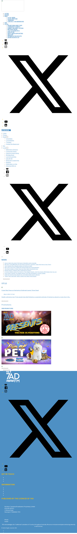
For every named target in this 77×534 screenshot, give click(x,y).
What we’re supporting (15, 33)
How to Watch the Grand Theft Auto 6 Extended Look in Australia (20, 263)
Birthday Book (12, 29)
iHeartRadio (7, 532)
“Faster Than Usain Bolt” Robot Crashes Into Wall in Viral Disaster (20, 276)
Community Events (14, 27)
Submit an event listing (15, 28)
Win (6, 23)
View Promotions (7, 308)
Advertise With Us (13, 37)
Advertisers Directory (15, 25)
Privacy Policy (8, 488)
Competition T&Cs (10, 490)
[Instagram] (6, 48)
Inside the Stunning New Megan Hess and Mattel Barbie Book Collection (22, 275)
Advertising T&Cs (9, 491)
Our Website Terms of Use (12, 493)
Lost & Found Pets (14, 31)
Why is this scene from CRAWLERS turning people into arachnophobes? (22, 267)
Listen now (5, 130)
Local (6, 24)
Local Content (8, 495)
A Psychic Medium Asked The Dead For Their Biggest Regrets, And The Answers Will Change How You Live (31, 272)
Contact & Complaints (11, 477)
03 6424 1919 (12, 520)
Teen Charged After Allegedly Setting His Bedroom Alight (18, 266)
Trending (11, 20)
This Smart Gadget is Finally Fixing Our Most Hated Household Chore (21, 269)
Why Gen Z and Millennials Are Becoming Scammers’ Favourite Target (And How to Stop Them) (28, 264)
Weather (10, 35)
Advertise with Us (9, 479)
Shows (7, 15)
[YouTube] (6, 123)
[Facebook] (6, 44)
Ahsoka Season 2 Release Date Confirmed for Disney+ (18, 270)
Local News (11, 17)
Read (6, 16)
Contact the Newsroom (16, 21)
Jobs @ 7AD (11, 32)
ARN (6, 530)
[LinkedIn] (6, 126)
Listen (7, 13)
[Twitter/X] (40, 119)
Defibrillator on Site (15, 36)
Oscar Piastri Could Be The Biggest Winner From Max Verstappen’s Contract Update (25, 273)
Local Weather (12, 19)
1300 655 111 (12, 521)
